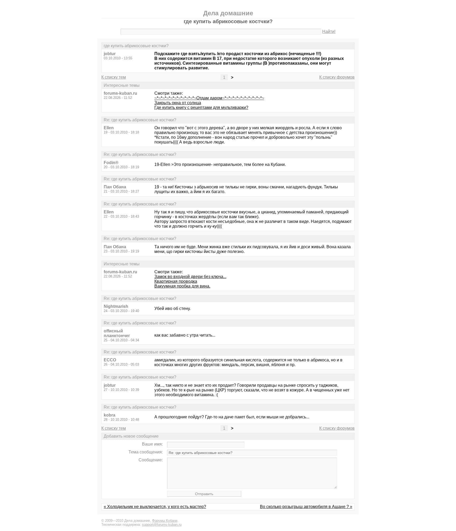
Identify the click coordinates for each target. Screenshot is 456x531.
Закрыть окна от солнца (177, 103)
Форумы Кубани (164, 521)
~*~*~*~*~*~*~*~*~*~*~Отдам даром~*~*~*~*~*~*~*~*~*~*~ (209, 98)
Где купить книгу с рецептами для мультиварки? (201, 107)
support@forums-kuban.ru (162, 525)
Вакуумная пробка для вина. (182, 286)
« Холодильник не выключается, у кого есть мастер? (155, 506)
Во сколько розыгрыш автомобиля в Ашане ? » (306, 506)
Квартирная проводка (175, 281)
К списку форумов (337, 77)
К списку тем (113, 77)
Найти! (328, 31)
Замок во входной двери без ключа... (190, 276)
